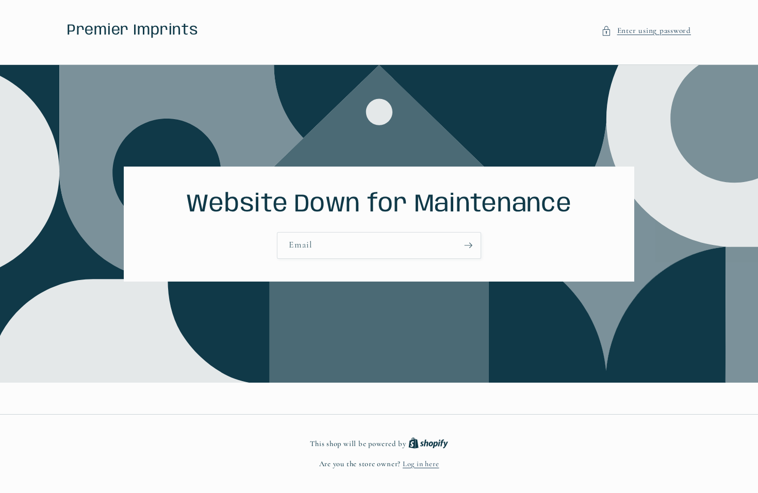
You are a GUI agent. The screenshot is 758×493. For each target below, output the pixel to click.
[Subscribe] (468, 245)
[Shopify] (428, 443)
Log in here (421, 463)
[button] (646, 31)
